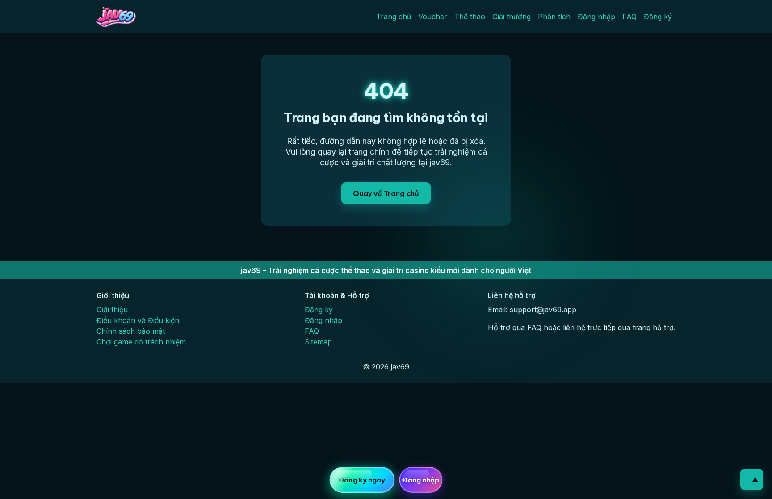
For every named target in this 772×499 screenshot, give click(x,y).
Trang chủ (393, 16)
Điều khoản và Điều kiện (137, 320)
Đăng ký (658, 16)
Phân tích (554, 16)
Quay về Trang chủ (386, 193)
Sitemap (318, 341)
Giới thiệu (112, 309)
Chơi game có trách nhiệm (141, 341)
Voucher (432, 16)
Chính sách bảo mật (130, 331)
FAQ (629, 16)
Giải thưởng (511, 16)
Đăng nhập (596, 16)
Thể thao (469, 16)
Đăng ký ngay (362, 480)
